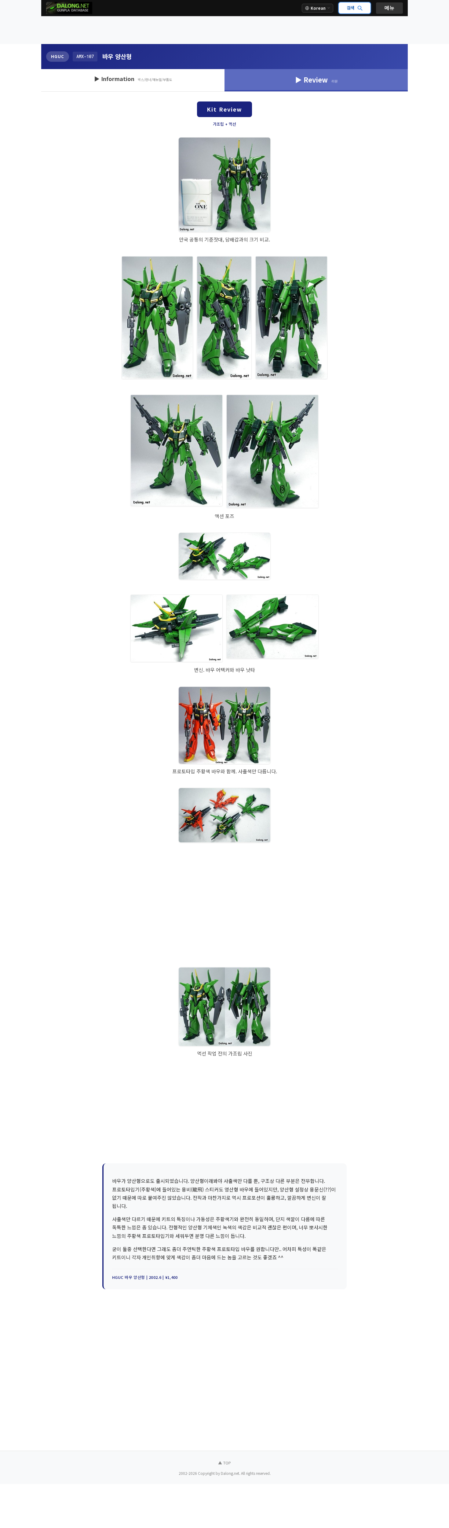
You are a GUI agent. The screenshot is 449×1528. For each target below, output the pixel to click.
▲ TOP (224, 1463)
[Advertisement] (224, 30)
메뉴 (389, 7)
